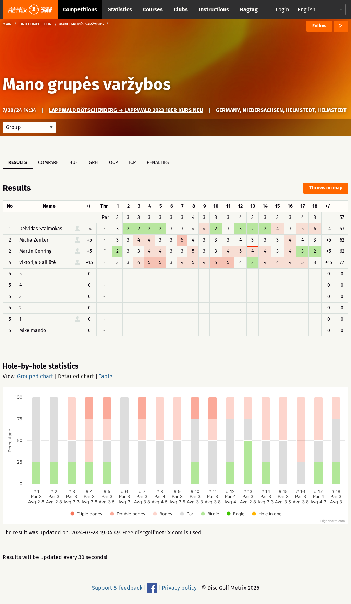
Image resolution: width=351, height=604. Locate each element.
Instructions (214, 9)
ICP (132, 162)
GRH (93, 162)
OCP (113, 162)
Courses (153, 9)
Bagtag (249, 9)
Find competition (35, 24)
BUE (73, 162)
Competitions (80, 9)
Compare (48, 162)
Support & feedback (117, 587)
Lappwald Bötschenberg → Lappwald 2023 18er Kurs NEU (126, 110)
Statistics (120, 9)
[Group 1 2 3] (29, 127)
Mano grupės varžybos (87, 84)
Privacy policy (179, 587)
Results (17, 162)
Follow (319, 26)
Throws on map (325, 188)
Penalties (158, 162)
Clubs (181, 9)
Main (7, 24)
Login (282, 9)
